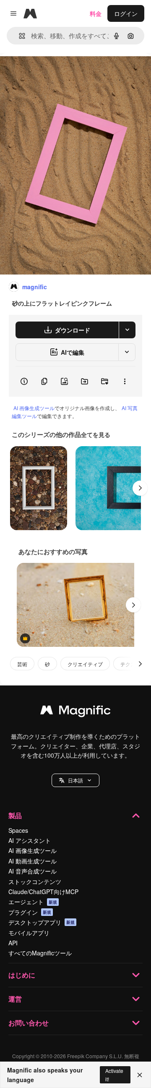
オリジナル (57, 72)
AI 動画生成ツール (32, 861)
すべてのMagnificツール (40, 953)
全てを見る (95, 434)
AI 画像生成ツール (34, 407)
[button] (75, 780)
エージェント (32, 901)
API (13, 943)
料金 (96, 13)
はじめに (21, 975)
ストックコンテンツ (34, 881)
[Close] (139, 1075)
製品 (15, 815)
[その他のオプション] (124, 381)
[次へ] (140, 488)
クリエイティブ (85, 663)
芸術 (22, 663)
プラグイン (29, 912)
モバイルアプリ (28, 932)
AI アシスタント (29, 840)
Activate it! (114, 1074)
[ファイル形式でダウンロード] (127, 330)
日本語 (75, 780)
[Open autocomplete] (18, 36)
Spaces (18, 830)
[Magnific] (75, 712)
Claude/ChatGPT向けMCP (43, 891)
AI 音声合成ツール (32, 871)
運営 (15, 999)
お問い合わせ (28, 1023)
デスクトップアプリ (41, 922)
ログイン (126, 13)
